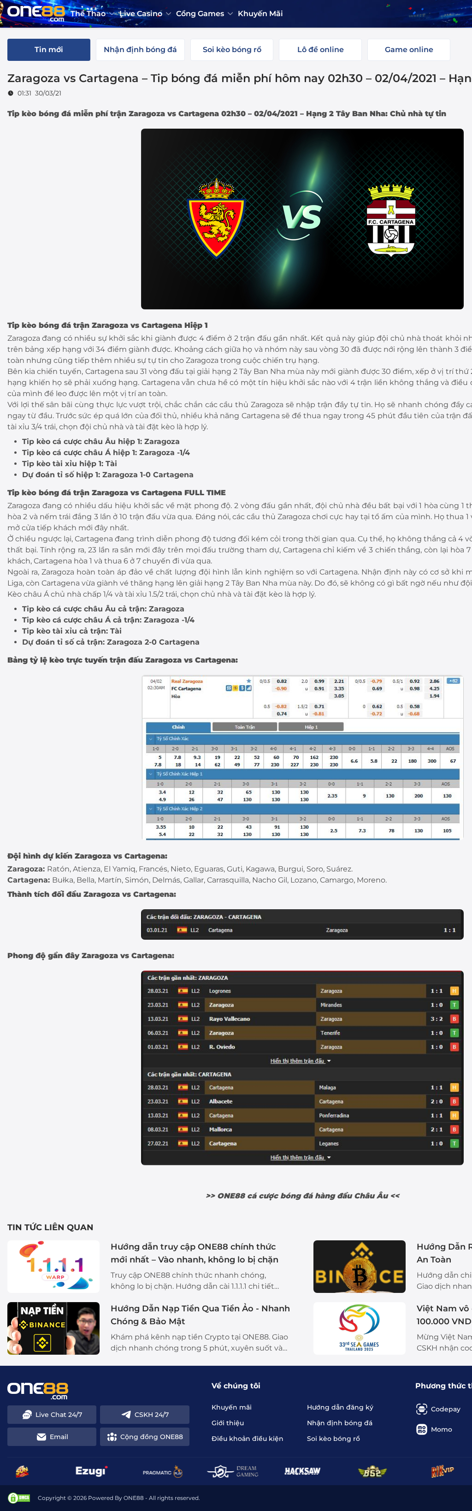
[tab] (48, 50)
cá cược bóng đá (280, 1195)
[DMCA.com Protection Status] (18, 1498)
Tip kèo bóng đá (39, 113)
